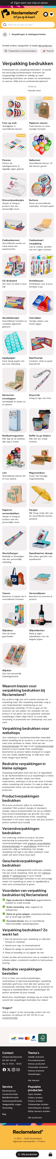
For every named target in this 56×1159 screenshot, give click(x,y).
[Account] (45, 14)
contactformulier (10, 1018)
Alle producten (45, 45)
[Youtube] (18, 1069)
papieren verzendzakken (39, 843)
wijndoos (46, 873)
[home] (19, 14)
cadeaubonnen (19, 875)
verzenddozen (30, 846)
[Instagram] (13, 1069)
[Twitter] (9, 1069)
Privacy (41, 1141)
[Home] (4, 34)
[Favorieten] (51, 14)
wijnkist (5, 875)
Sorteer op (32, 86)
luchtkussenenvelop (44, 746)
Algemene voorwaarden (24, 1141)
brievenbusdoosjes (11, 846)
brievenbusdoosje (10, 746)
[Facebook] (4, 1069)
